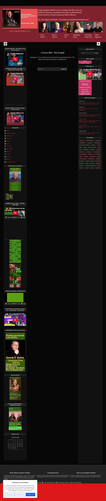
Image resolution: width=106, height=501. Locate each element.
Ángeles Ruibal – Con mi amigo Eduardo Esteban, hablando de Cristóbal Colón (90, 115)
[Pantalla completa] (24, 217)
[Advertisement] (14, 95)
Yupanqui (98, 167)
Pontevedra (98, 161)
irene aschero (83, 154)
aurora (93, 145)
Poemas (87, 161)
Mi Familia (92, 156)
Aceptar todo (30, 494)
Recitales (92, 163)
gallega (89, 151)
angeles (81, 140)
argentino (82, 142)
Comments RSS (51, 482)
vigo (92, 167)
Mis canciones (83, 158)
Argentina (98, 140)
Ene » (17, 449)
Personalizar (10, 494)
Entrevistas (86, 149)
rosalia (81, 165)
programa (81, 163)
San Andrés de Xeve (90, 165)
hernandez (97, 151)
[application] (15, 213)
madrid (86, 156)
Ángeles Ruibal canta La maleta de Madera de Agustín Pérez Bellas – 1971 (89, 133)
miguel (98, 156)
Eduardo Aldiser (82, 125)
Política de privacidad (75, 482)
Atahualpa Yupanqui (84, 145)
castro (85, 147)
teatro (81, 167)
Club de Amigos (92, 147)
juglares (90, 154)
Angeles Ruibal (82, 119)
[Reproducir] (6, 217)
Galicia (82, 151)
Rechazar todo (20, 494)
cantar (98, 145)
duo (80, 149)
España (92, 149)
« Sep (13, 449)
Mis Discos (91, 158)
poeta (92, 161)
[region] (20, 489)
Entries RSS (38, 482)
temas (86, 167)
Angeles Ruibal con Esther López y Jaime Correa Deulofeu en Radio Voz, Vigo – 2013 (89, 103)
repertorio (98, 163)
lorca (81, 156)
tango (99, 165)
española (98, 149)
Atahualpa (97, 142)
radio (87, 163)
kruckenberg (97, 154)
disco (99, 147)
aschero (90, 142)
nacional (98, 158)
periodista (81, 161)
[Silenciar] (22, 217)
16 (15, 444)
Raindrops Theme (63, 482)
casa (80, 147)
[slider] (14, 303)
